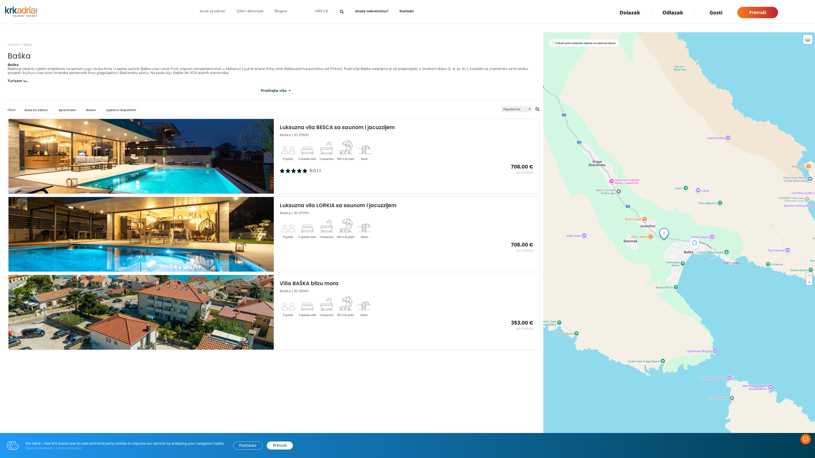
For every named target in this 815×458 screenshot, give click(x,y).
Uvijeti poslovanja (68, 448)
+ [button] (809, 275)
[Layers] (807, 39)
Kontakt (406, 11)
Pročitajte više (274, 91)
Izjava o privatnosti (39, 448)
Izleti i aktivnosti (250, 11)
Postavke (247, 445)
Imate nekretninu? (371, 11)
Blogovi (280, 11)
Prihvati (280, 445)
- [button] (809, 282)
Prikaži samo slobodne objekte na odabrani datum (586, 43)
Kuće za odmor (213, 11)
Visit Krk (13, 44)
